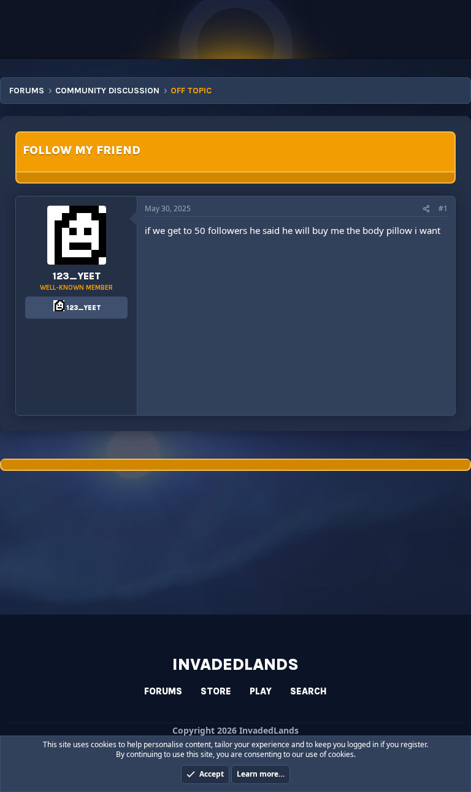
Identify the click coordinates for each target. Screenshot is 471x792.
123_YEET (77, 276)
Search (308, 691)
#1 (443, 208)
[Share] (426, 209)
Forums (163, 691)
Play (261, 691)
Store (216, 691)
